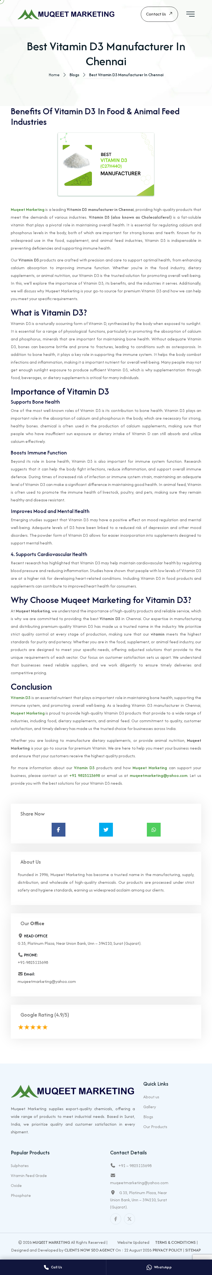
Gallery (149, 1107)
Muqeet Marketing (27, 209)
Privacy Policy (167, 1250)
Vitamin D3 (20, 697)
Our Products (155, 1126)
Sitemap (193, 1250)
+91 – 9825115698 (135, 1165)
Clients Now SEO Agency (89, 1250)
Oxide (16, 1185)
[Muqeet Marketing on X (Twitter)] (129, 1218)
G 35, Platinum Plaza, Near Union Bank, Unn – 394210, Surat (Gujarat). (138, 1200)
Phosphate (21, 1195)
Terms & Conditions (175, 1242)
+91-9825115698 (33, 962)
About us (151, 1097)
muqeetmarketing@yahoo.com (158, 775)
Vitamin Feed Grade (29, 1175)
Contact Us (156, 14)
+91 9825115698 (84, 775)
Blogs (148, 1117)
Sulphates (20, 1165)
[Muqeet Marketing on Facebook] (115, 1218)
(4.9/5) (61, 1015)
